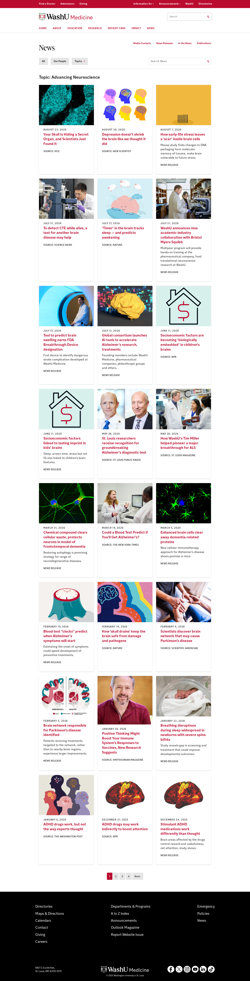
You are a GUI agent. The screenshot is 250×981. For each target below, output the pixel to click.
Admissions (67, 4)
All (43, 61)
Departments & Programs (130, 907)
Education (75, 28)
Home (43, 28)
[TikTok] (211, 969)
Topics (78, 61)
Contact (41, 928)
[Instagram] (187, 969)
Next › (138, 876)
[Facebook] (170, 969)
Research (95, 28)
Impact (136, 28)
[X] (179, 969)
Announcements (169, 4)
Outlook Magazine (125, 928)
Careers (41, 942)
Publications (204, 43)
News (150, 28)
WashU (189, 4)
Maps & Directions (49, 914)
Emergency (206, 907)
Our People (60, 61)
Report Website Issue (127, 935)
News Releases (164, 43)
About (57, 28)
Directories (205, 4)
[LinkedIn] (203, 969)
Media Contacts (142, 43)
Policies (203, 914)
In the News (184, 43)
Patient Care (117, 28)
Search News (159, 61)
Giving (83, 4)
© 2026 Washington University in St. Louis (125, 976)
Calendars (43, 921)
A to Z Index (120, 914)
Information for (143, 4)
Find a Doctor (47, 4)
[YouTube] (195, 969)
